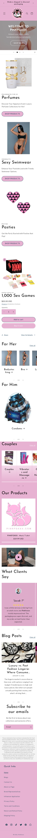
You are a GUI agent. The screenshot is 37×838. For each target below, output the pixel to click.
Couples (9, 469)
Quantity (5, 307)
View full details (27, 335)
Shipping (4, 304)
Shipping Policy (9, 815)
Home (6, 772)
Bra (23, 369)
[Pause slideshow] (35, 52)
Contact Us (8, 782)
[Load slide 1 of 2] (17, 52)
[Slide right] (23, 380)
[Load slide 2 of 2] (20, 52)
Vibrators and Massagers (24, 473)
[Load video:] (18, 557)
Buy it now (18, 326)
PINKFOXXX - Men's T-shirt (18, 535)
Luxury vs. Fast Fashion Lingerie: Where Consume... (18, 669)
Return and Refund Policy (13, 811)
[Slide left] (14, 380)
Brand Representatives (12, 791)
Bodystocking (9, 371)
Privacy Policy (9, 801)
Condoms (17, 428)
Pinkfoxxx (21, 834)
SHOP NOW (18, 43)
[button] (4, 13)
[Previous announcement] (4, 3)
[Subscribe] (30, 727)
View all (32, 345)
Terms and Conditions (12, 806)
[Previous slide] (14, 52)
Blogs (6, 777)
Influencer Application (12, 796)
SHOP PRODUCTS (12, 114)
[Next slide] (23, 52)
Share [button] (6, 335)
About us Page (9, 787)
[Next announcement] (33, 3)
